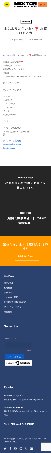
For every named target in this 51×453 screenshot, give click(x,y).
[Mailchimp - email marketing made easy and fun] (18, 367)
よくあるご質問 (11, 297)
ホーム (6, 55)
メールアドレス (10, 339)
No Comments (35, 40)
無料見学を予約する (27, 256)
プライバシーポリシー (14, 306)
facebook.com (9, 148)
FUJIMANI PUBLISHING (22, 424)
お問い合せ (9, 282)
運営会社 (8, 311)
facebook (26, 22)
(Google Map (36, 399)
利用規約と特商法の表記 (15, 302)
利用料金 (8, 287)
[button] (7, 4)
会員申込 (8, 292)
